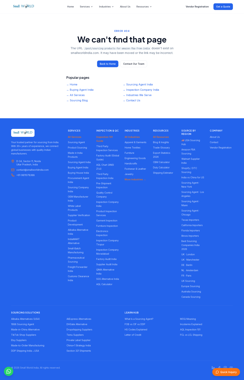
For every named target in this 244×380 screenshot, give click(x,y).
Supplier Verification (79, 215)
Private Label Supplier (79, 340)
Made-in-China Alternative (25, 329)
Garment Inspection (106, 220)
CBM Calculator (161, 162)
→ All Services (75, 95)
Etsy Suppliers (19, 340)
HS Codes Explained (136, 329)
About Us (125, 6)
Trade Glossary (161, 147)
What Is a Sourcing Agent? (139, 318)
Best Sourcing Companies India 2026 (190, 245)
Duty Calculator (161, 167)
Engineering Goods (135, 158)
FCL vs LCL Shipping (191, 334)
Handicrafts (131, 163)
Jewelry (129, 174)
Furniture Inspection (107, 225)
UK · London (188, 254)
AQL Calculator (104, 284)
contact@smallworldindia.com (32, 169)
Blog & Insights (161, 142)
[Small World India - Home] (23, 7)
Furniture (129, 152)
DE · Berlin (186, 265)
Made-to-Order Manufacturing (27, 345)
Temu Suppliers (75, 334)
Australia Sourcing (191, 291)
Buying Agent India (78, 167)
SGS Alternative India (107, 278)
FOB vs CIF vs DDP (135, 324)
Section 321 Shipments (79, 350)
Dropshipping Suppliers (79, 329)
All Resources (161, 137)
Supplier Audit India (106, 264)
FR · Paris (186, 275)
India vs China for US (192, 177)
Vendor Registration (197, 6)
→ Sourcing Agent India (138, 84)
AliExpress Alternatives (79, 318)
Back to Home (108, 63)
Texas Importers (190, 219)
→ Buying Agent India (79, 89)
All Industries (132, 137)
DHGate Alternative (77, 324)
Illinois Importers (190, 235)
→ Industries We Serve (137, 95)
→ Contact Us (131, 100)
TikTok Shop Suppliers (23, 334)
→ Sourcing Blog (77, 100)
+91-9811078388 (25, 175)
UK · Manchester (190, 259)
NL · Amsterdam (189, 270)
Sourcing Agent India (79, 162)
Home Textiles (132, 147)
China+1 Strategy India (79, 345)
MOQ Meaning (188, 318)
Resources (142, 6)
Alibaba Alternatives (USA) (25, 318)
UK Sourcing (188, 280)
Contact (214, 142)
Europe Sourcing (190, 286)
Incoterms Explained (191, 324)
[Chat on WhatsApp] (8, 371)
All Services (74, 137)
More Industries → (135, 179)
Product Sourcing (77, 147)
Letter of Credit (133, 334)
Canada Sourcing (190, 296)
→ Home (71, 84)
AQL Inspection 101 (190, 329)
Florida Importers (190, 230)
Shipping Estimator (163, 172)
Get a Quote (223, 6)
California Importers (192, 225)
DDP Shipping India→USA (25, 350)
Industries (105, 6)
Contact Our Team (133, 63)
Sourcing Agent (76, 142)
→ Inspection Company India (141, 89)
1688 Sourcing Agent (22, 324)
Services (85, 6)
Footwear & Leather (135, 168)
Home (70, 6)
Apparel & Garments (135, 142)
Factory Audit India (106, 259)
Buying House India (78, 172)
